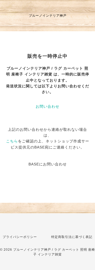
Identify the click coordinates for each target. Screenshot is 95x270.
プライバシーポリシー (20, 237)
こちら (12, 141)
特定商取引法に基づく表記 (71, 237)
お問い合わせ (47, 106)
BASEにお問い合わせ (47, 164)
